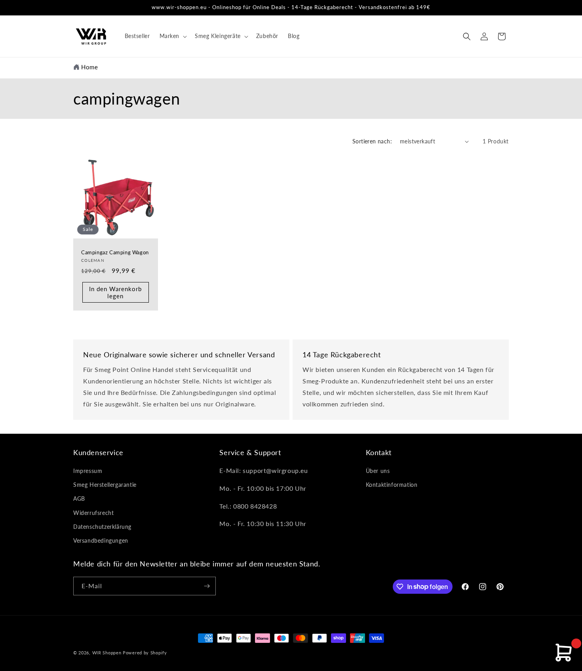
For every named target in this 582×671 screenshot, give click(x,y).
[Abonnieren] (206, 586)
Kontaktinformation (392, 484)
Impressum (87, 470)
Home (89, 67)
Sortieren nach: (372, 141)
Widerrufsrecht (93, 512)
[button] (172, 36)
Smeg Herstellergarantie (105, 484)
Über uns (378, 470)
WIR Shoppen (107, 652)
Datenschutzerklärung (102, 526)
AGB (79, 498)
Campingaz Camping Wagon (115, 252)
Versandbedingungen (100, 540)
